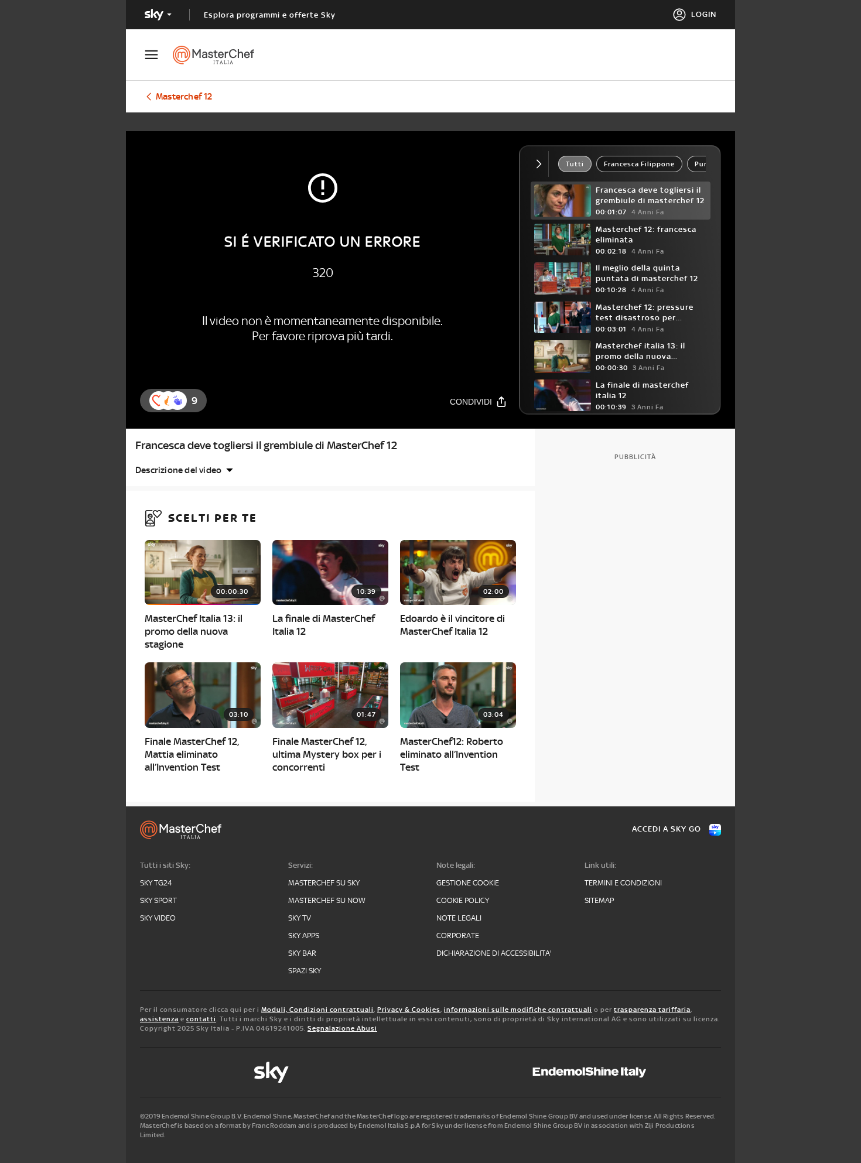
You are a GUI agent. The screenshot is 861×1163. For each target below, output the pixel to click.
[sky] (271, 1072)
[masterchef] (219, 55)
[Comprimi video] (541, 164)
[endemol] (589, 1072)
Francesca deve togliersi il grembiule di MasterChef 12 (266, 445)
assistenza (159, 1019)
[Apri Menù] (159, 54)
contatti (201, 1019)
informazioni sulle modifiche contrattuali (518, 1009)
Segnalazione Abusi (342, 1028)
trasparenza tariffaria (652, 1009)
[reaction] (177, 400)
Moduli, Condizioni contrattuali (317, 1009)
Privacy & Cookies (408, 1009)
